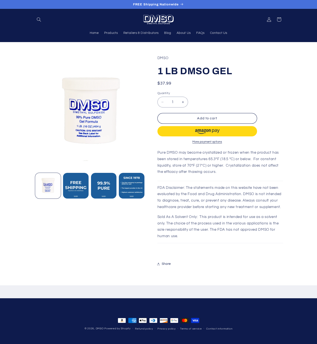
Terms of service (191, 329)
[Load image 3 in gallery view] (104, 186)
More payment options (207, 141)
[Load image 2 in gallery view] (76, 186)
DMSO (100, 328)
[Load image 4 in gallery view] (131, 186)
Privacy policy (166, 329)
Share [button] (166, 263)
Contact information (219, 329)
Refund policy (144, 329)
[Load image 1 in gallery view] (48, 186)
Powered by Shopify (117, 328)
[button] (39, 19)
